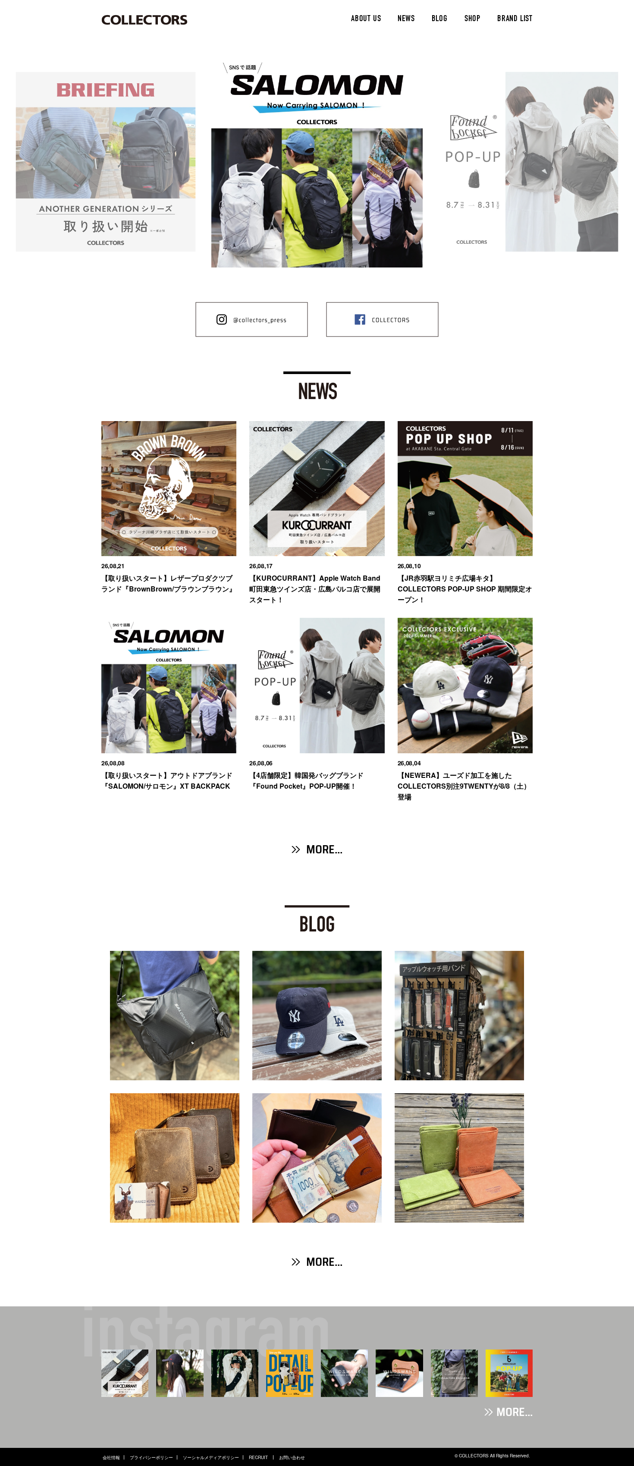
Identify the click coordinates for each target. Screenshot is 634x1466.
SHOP (472, 19)
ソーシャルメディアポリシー (211, 1457)
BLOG (440, 19)
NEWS (406, 19)
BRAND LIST (515, 19)
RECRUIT (259, 1457)
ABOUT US (366, 19)
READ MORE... (175, 1057)
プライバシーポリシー (151, 1457)
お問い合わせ (292, 1457)
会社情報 (111, 1457)
